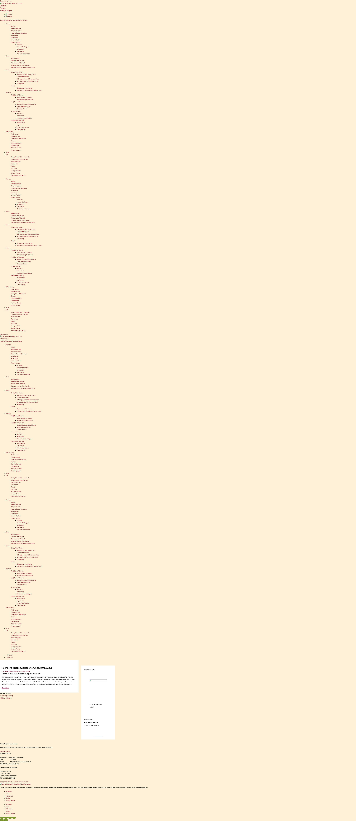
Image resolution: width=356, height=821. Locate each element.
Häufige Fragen (6, 11)
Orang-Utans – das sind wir (19, 159)
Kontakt (3, 6)
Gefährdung (20, 83)
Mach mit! (14, 168)
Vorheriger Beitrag (6, 695)
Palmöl (13, 86)
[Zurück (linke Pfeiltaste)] (2, 820)
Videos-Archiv (15, 173)
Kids (7, 154)
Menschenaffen (15, 161)
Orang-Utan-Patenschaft (18, 138)
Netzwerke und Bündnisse (19, 33)
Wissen (8, 70)
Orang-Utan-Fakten (17, 72)
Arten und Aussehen (23, 76)
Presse (2, 8)
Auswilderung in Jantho (24, 106)
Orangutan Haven (22, 109)
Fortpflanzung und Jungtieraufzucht (27, 81)
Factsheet (19, 44)
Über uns (8, 24)
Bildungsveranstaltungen (24, 118)
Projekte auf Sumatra (17, 102)
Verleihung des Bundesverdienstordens (23, 67)
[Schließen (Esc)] (14, 818)
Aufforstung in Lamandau (24, 97)
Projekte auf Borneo (17, 95)
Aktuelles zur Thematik (18, 63)
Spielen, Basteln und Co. (18, 175)
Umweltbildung (15, 111)
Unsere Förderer (16, 40)
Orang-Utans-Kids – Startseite (20, 157)
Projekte (8, 92)
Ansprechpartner (16, 31)
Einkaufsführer (21, 129)
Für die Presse (15, 42)
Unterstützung (10, 131)
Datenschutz (9, 796)
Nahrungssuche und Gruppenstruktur (28, 79)
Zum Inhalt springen (6, 1)
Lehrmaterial (20, 115)
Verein (13, 26)
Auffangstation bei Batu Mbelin (26, 104)
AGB (7, 793)
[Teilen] (10, 818)
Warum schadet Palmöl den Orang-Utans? (29, 90)
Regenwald (14, 164)
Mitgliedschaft (15, 136)
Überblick (20, 113)
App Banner (20, 125)
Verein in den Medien (23, 54)
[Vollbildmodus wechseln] (6, 818)
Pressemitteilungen (22, 47)
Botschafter (14, 37)
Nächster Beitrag (6, 698)
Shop (7, 152)
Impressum (9, 791)
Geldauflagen (15, 145)
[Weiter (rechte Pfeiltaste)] (6, 820)
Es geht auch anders (23, 127)
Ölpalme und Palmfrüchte (24, 88)
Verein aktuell (15, 58)
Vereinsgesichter (16, 28)
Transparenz (14, 35)
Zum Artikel (5, 688)
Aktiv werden (15, 134)
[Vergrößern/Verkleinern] (2, 818)
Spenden (13, 141)
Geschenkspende (16, 143)
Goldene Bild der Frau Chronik (20, 65)
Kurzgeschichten (16, 171)
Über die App (21, 122)
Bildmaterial (20, 51)
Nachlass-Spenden (16, 148)
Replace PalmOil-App (17, 120)
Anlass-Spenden (16, 150)
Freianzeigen (20, 49)
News (7, 56)
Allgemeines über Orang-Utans (26, 74)
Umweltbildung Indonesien (25, 99)
